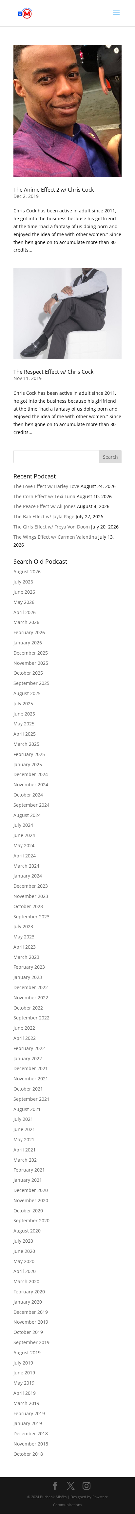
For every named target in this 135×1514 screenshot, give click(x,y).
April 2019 (24, 1393)
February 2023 (29, 967)
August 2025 (27, 693)
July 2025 (23, 703)
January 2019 (27, 1423)
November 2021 (30, 1078)
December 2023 (30, 886)
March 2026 (26, 622)
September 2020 (31, 1220)
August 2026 (27, 571)
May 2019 (23, 1383)
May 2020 (23, 1261)
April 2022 (24, 1038)
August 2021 (27, 1109)
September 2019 (31, 1342)
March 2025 (26, 744)
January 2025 (27, 764)
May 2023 (23, 936)
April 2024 (24, 855)
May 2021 (23, 1139)
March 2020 (26, 1281)
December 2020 (30, 1190)
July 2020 (23, 1241)
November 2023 (30, 896)
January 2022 (27, 1058)
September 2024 (31, 805)
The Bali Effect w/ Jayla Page (43, 516)
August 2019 (27, 1352)
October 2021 (28, 1089)
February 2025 (29, 754)
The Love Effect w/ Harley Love (46, 486)
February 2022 (29, 1048)
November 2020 (30, 1200)
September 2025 (31, 683)
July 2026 (23, 582)
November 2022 (30, 997)
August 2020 (27, 1231)
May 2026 (23, 602)
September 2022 (31, 1017)
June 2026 (24, 592)
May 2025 (23, 723)
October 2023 (28, 906)
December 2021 (30, 1068)
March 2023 (26, 957)
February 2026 (29, 632)
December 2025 (30, 653)
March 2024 (26, 866)
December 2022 (30, 987)
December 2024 (30, 774)
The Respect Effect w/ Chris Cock (53, 371)
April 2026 (24, 612)
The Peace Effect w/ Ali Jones (44, 506)
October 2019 (28, 1332)
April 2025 (24, 734)
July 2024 (23, 825)
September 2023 (31, 916)
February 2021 (29, 1170)
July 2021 (23, 1119)
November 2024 (30, 784)
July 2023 (23, 926)
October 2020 (28, 1210)
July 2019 (23, 1363)
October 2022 (28, 1008)
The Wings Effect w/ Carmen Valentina (55, 537)
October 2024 (28, 795)
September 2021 (31, 1099)
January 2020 (27, 1302)
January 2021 (27, 1180)
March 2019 (26, 1403)
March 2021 (26, 1160)
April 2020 (24, 1271)
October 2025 (28, 673)
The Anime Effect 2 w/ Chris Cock (53, 189)
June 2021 (24, 1129)
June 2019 (24, 1372)
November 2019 (30, 1322)
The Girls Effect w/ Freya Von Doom (51, 527)
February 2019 (29, 1413)
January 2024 (27, 876)
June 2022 (24, 1028)
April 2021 (24, 1150)
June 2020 (24, 1251)
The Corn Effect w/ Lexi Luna (44, 496)
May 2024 (23, 845)
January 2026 (27, 642)
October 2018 (28, 1454)
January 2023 (27, 977)
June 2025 (24, 714)
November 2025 (30, 663)
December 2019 (30, 1312)
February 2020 (29, 1291)
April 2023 (24, 947)
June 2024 (24, 835)
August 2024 (27, 815)
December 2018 (30, 1433)
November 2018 (30, 1444)
